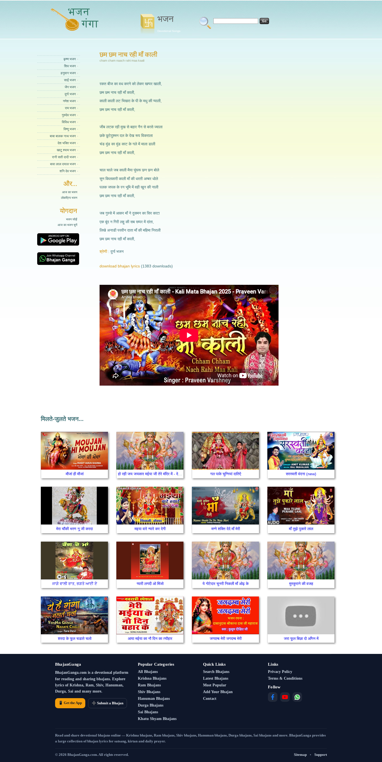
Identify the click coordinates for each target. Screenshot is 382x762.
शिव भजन (70, 66)
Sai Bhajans (148, 712)
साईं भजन (70, 80)
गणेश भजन (69, 101)
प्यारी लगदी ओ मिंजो (150, 583)
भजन (168, 23)
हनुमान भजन (68, 73)
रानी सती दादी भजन (64, 157)
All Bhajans (148, 672)
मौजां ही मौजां (75, 474)
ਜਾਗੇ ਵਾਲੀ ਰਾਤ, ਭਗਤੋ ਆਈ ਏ (74, 583)
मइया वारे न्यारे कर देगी (150, 528)
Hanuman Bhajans (154, 698)
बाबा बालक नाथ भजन (63, 136)
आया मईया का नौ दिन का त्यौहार (150, 638)
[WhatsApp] (297, 697)
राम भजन (70, 108)
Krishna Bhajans (152, 678)
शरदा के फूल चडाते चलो (74, 638)
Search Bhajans (216, 672)
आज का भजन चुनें (67, 225)
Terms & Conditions (285, 678)
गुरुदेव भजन (69, 115)
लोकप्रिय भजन (69, 197)
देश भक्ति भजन (67, 143)
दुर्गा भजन (70, 94)
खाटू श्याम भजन (66, 150)
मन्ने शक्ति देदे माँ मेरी (225, 528)
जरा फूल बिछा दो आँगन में (301, 638)
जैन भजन (70, 87)
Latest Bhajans (215, 678)
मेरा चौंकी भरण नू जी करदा (74, 528)
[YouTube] (285, 697)
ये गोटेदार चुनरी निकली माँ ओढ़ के (225, 583)
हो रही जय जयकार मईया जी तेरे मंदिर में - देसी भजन (154, 474)
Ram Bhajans (149, 685)
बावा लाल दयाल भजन (63, 164)
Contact (209, 698)
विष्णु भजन (69, 129)
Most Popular (214, 685)
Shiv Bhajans (149, 692)
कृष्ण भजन (69, 59)
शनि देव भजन (68, 171)
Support (320, 754)
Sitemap (300, 754)
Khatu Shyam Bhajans (157, 719)
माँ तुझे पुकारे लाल (301, 528)
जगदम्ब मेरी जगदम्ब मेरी (226, 638)
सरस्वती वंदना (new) (301, 474)
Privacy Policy (280, 672)
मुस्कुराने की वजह (301, 583)
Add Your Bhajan (218, 692)
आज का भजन (69, 192)
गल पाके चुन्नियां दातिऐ (225, 474)
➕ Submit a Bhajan (107, 703)
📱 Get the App (70, 703)
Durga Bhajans (150, 705)
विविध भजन (69, 122)
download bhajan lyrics (120, 266)
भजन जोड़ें (71, 219)
